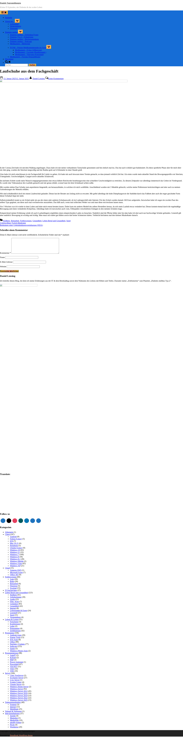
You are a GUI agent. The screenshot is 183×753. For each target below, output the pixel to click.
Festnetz (13, 704)
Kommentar (5, 253)
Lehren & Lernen (12, 619)
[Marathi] (1, 499)
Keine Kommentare (56, 79)
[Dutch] (11, 484)
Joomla (13, 716)
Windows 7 (14, 554)
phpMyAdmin (15, 722)
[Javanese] (16, 491)
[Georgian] (13, 486)
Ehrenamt (14, 28)
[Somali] (13, 504)
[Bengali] (1, 481)
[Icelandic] (1, 491)
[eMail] (9, 521)
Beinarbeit (15, 221)
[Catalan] (8, 481)
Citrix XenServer (16, 675)
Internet (13, 608)
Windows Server (16, 689)
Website (3, 266)
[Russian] (8, 501)
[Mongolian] (3, 499)
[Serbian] (11, 501)
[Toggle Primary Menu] (4, 12)
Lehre (12, 626)
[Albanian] (3, 479)
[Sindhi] (18, 501)
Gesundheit (36, 221)
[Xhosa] (11, 509)
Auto (12, 579)
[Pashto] (13, 499)
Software (13, 646)
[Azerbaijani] (13, 479)
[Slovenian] (6, 504)
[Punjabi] (3, 501)
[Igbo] (3, 491)
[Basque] (16, 479)
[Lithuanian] (1, 496)
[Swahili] (1, 506)
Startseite (8, 18)
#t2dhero (6, 221)
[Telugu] (11, 506)
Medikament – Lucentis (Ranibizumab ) (30, 52)
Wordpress (14, 727)
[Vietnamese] (6, 509)
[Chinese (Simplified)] (16, 481)
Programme (9, 633)
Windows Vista (16, 563)
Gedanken (14, 604)
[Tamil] (8, 506)
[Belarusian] (18, 479)
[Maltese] (16, 496)
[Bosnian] (3, 481)
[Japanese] (13, 491)
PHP (12, 660)
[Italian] (11, 491)
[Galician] (11, 486)
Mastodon (14, 718)
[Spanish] (16, 504)
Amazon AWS (15, 570)
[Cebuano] (11, 481)
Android (13, 537)
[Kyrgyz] (11, 494)
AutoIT (13, 655)
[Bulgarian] (6, 481)
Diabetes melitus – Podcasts (21, 41)
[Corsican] (1, 484)
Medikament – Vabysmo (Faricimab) (29, 54)
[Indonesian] (6, 491)
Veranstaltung (15, 617)
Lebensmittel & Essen (18, 610)
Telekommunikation (13, 702)
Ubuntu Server (16, 684)
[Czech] (6, 484)
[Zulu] (18, 509)
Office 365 (14, 575)
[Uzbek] (3, 509)
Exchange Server (16, 678)
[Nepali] (8, 499)
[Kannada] (18, 491)
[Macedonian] (6, 496)
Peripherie (14, 546)
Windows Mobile (17, 561)
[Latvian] (18, 494)
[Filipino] (1, 486)
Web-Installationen (12, 713)
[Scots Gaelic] (11, 504)
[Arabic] (8, 479)
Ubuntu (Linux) (16, 548)
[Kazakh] (1, 494)
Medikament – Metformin (20, 44)
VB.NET (13, 666)
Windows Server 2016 (19, 693)
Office (12, 642)
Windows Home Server (19, 687)
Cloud (7, 568)
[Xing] (21, 521)
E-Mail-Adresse (6, 262)
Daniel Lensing (39, 79)
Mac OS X (14, 543)
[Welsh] (8, 509)
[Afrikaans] (1, 479)
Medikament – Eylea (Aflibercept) (28, 50)
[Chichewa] (13, 481)
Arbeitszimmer (16, 597)
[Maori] (18, 496)
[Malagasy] (8, 496)
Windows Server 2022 (19, 698)
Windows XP (15, 566)
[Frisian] (8, 486)
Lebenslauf (14, 24)
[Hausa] (6, 489)
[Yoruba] (16, 509)
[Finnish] (3, 486)
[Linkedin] (27, 521)
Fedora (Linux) (16, 539)
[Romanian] (6, 501)
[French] (6, 486)
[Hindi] (13, 489)
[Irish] (8, 491)
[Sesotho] (16, 501)
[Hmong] (16, 489)
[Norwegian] (11, 499)
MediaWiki (14, 720)
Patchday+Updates (17, 644)
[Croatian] (3, 484)
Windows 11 (15, 552)
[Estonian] (18, 484)
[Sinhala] (1, 504)
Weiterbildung (15, 26)
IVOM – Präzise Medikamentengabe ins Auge (28, 48)
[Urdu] (1, 509)
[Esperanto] (16, 484)
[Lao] (13, 494)
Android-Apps (15, 635)
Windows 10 (15, 550)
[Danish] (8, 484)
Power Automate (16, 662)
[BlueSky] (39, 521)
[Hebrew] (11, 489)
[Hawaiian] (8, 489)
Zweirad (13, 588)
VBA (12, 669)
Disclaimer (9, 59)
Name (2, 257)
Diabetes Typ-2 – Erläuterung (21, 37)
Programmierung (11, 653)
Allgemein (9, 532)
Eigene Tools (15, 637)
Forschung (14, 622)
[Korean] (6, 494)
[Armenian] (11, 479)
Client (7, 534)
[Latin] (16, 494)
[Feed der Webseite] (3, 521)
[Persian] (16, 499)
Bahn (12, 581)
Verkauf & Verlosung (13, 711)
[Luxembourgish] (3, 496)
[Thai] (13, 506)
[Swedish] (3, 506)
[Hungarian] (18, 489)
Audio (12, 599)
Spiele (12, 649)
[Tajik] (6, 506)
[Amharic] (6, 479)
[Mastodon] (33, 521)
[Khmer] (3, 494)
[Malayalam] (11, 496)
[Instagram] (15, 521)
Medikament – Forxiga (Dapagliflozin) (25, 57)
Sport (68, 221)
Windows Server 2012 (19, 691)
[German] (16, 486)
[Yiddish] (13, 509)
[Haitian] (3, 489)
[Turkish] (16, 506)
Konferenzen (15, 624)
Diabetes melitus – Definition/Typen (24, 35)
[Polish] (18, 499)
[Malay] (13, 496)
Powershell (14, 664)
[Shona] (13, 501)
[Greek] (18, 486)
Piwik (12, 725)
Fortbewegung (25, 221)
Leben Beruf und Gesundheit (53, 221)
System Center (15, 682)
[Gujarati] (1, 489)
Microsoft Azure (16, 572)
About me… (10, 21)
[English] (13, 484)
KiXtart (13, 657)
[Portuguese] (1, 501)
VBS (12, 671)
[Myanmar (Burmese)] (6, 499)
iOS (11, 541)
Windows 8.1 (15, 559)
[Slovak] (3, 504)
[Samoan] (8, 504)
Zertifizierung (15, 631)
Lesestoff (13, 613)
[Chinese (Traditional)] (18, 481)
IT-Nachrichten (11, 590)
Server (7, 673)
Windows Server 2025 (19, 700)
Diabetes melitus (11, 32)
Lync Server (15, 680)
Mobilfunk (14, 709)
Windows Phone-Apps (19, 651)
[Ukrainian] (18, 506)
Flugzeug (13, 586)
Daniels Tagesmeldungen (10, 3)
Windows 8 (14, 557)
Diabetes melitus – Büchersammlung (24, 39)
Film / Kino (14, 601)
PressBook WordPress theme (21, 735)
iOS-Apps (14, 640)
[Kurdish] (8, 494)
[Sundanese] (18, 504)
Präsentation (15, 628)
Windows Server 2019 (19, 696)
